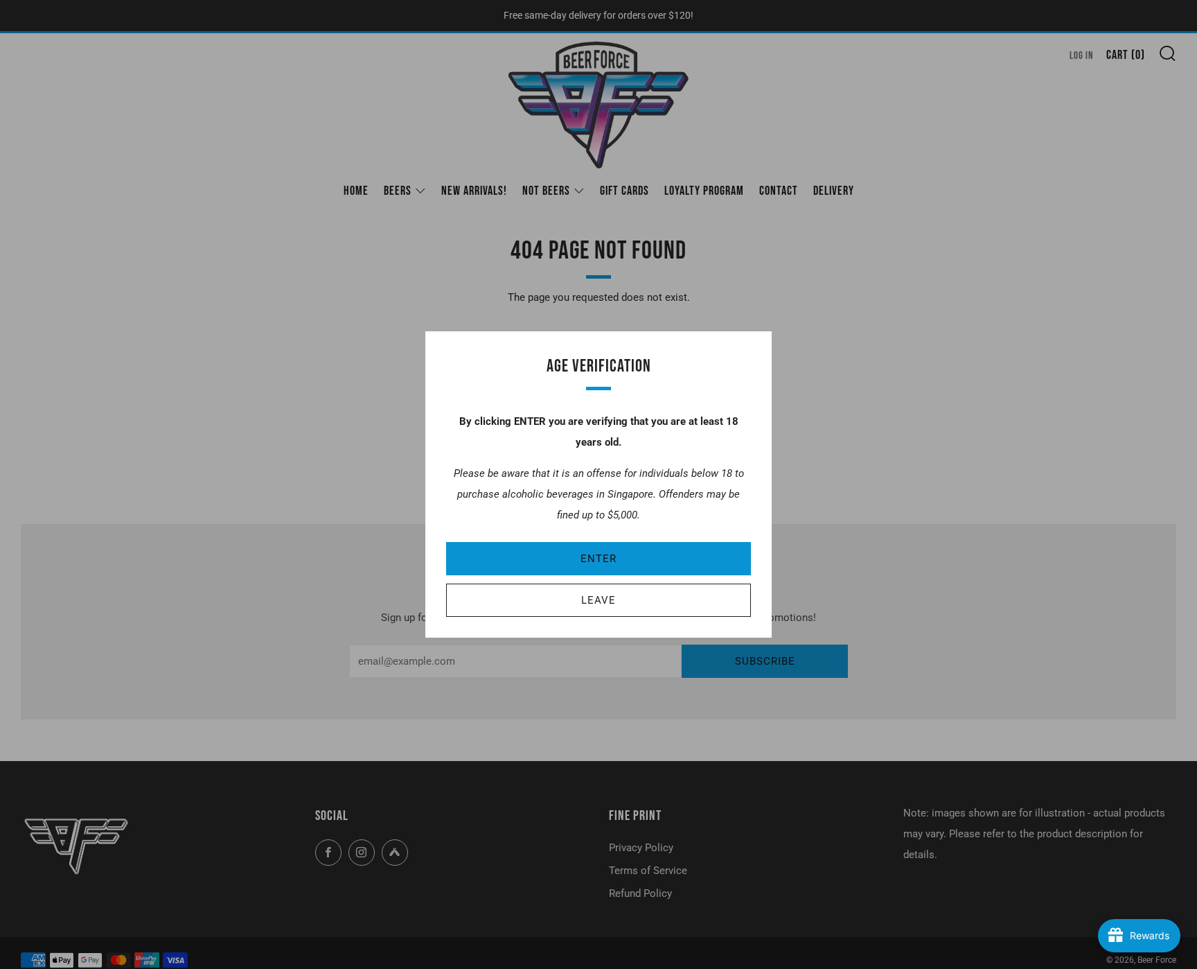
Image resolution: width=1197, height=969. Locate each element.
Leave (598, 600)
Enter (598, 558)
